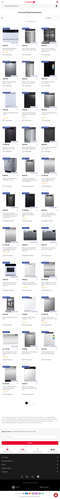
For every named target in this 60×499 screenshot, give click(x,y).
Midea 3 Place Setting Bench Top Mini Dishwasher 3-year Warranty (10, 284)
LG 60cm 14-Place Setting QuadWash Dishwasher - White (29, 283)
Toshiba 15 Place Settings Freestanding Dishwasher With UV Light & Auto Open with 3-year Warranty (10, 215)
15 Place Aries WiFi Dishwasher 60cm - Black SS (49, 148)
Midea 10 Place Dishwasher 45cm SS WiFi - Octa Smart (28, 82)
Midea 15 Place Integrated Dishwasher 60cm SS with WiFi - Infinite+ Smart (49, 50)
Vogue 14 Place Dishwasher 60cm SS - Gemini (9, 82)
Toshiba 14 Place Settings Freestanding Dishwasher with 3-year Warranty (29, 180)
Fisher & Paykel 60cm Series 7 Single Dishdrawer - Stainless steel (10, 353)
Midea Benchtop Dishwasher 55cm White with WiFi (10, 49)
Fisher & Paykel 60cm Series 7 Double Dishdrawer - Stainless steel (48, 284)
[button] (56, 495)
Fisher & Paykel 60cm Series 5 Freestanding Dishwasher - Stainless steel (10, 249)
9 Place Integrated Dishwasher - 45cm (10, 318)
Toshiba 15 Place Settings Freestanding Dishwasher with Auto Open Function (48, 214)
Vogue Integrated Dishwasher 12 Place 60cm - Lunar (10, 179)
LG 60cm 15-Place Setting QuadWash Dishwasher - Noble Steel (49, 319)
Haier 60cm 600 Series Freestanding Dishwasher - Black (28, 214)
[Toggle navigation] (3, 2)
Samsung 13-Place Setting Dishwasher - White (28, 318)
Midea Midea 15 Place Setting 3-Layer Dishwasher (30, 352)
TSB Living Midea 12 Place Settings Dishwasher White (48, 352)
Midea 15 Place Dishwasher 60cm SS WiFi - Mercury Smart (29, 49)
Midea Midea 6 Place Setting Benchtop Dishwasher (48, 248)
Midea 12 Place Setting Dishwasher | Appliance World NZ (29, 388)
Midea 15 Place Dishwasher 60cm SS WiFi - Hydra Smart (29, 148)
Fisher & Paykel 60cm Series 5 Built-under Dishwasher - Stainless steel (10, 388)
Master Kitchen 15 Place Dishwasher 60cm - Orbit (9, 148)
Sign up (30, 443)
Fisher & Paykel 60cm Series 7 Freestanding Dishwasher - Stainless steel (48, 180)
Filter (2, 18)
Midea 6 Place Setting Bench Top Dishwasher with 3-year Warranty (29, 249)
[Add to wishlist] (18, 46)
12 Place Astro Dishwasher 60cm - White (11, 113)
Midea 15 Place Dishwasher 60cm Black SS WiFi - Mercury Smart (29, 114)
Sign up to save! (6, 431)
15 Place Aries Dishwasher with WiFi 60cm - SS (49, 113)
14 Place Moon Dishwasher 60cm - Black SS (48, 82)
